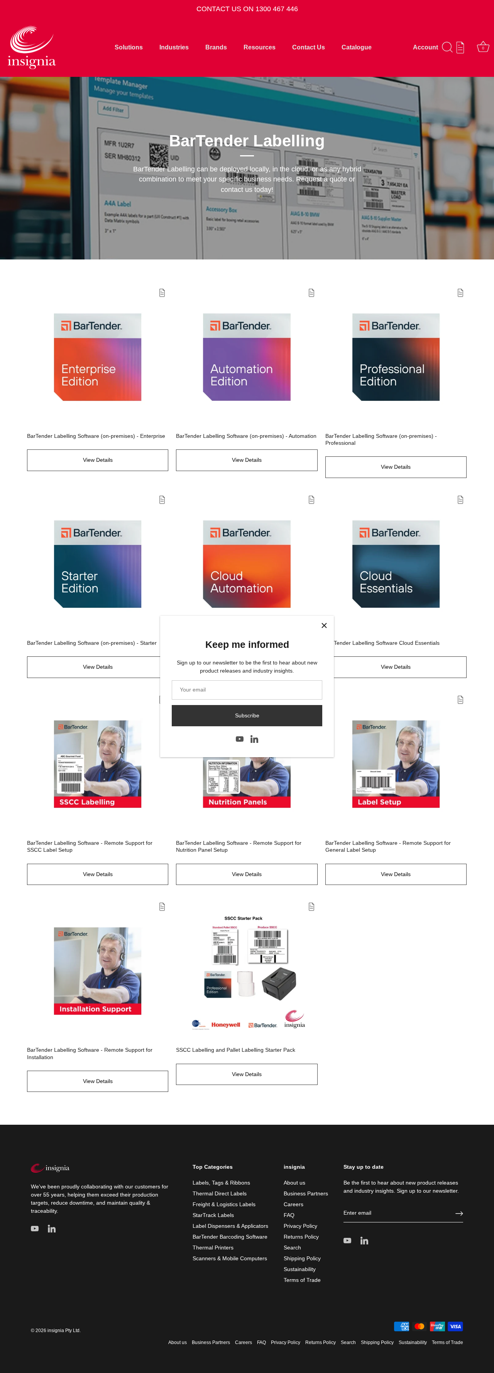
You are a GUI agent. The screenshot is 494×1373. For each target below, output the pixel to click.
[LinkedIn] (254, 738)
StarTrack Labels (213, 1215)
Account (425, 47)
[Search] (447, 47)
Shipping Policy (302, 1258)
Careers (293, 1204)
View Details (98, 460)
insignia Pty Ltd (63, 1330)
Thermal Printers (213, 1247)
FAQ (289, 1215)
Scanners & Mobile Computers (230, 1258)
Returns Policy (301, 1237)
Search (292, 1247)
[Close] (324, 625)
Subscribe (247, 715)
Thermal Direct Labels (220, 1193)
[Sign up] (459, 1213)
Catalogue (357, 47)
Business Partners (306, 1193)
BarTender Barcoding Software (230, 1237)
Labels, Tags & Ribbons (221, 1183)
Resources (260, 47)
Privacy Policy (300, 1226)
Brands (216, 47)
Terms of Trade (302, 1280)
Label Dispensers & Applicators (230, 1226)
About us (294, 1183)
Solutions (129, 47)
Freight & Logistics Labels (224, 1204)
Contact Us (308, 47)
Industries (174, 47)
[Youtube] (240, 738)
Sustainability (300, 1269)
